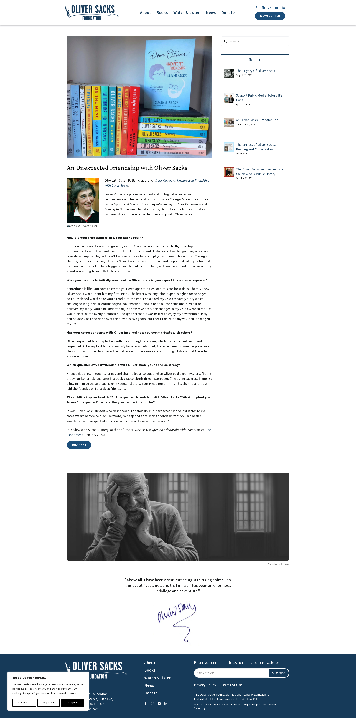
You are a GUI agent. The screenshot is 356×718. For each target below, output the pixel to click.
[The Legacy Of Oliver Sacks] (229, 71)
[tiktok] (269, 7)
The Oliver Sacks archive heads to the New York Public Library (260, 171)
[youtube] (276, 7)
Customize (24, 702)
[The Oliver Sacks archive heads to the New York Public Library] (229, 169)
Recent (255, 59)
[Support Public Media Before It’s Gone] (229, 95)
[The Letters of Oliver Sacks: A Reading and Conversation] (229, 145)
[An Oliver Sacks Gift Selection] (229, 120)
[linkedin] (283, 7)
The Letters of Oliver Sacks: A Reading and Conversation (257, 147)
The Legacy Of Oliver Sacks (255, 71)
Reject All (48, 702)
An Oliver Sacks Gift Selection (257, 120)
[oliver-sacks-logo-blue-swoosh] (92, 5)
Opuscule (250, 704)
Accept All (72, 702)
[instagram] (263, 7)
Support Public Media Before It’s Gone (259, 97)
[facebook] (256, 7)
